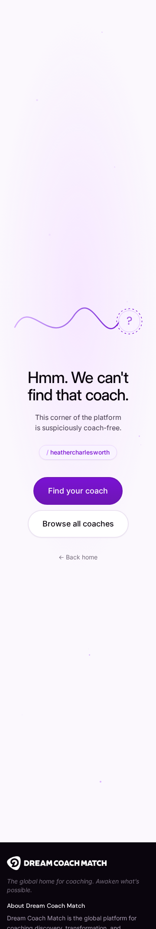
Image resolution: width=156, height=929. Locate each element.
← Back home (78, 557)
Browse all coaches (78, 523)
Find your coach (78, 490)
